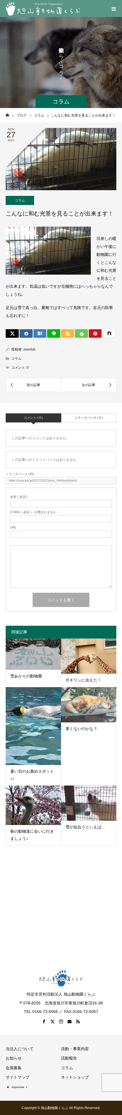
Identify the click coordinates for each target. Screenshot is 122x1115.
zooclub (29, 349)
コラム (20, 200)
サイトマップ (18, 1077)
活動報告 (69, 1058)
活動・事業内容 (75, 1048)
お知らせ (14, 1058)
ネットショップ (75, 1077)
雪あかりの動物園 (26, 676)
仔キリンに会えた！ (83, 680)
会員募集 (14, 1068)
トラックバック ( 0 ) (89, 417)
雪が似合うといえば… (85, 827)
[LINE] (53, 333)
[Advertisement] (61, 902)
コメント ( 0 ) (33, 417)
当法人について (19, 1048)
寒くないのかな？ (81, 728)
